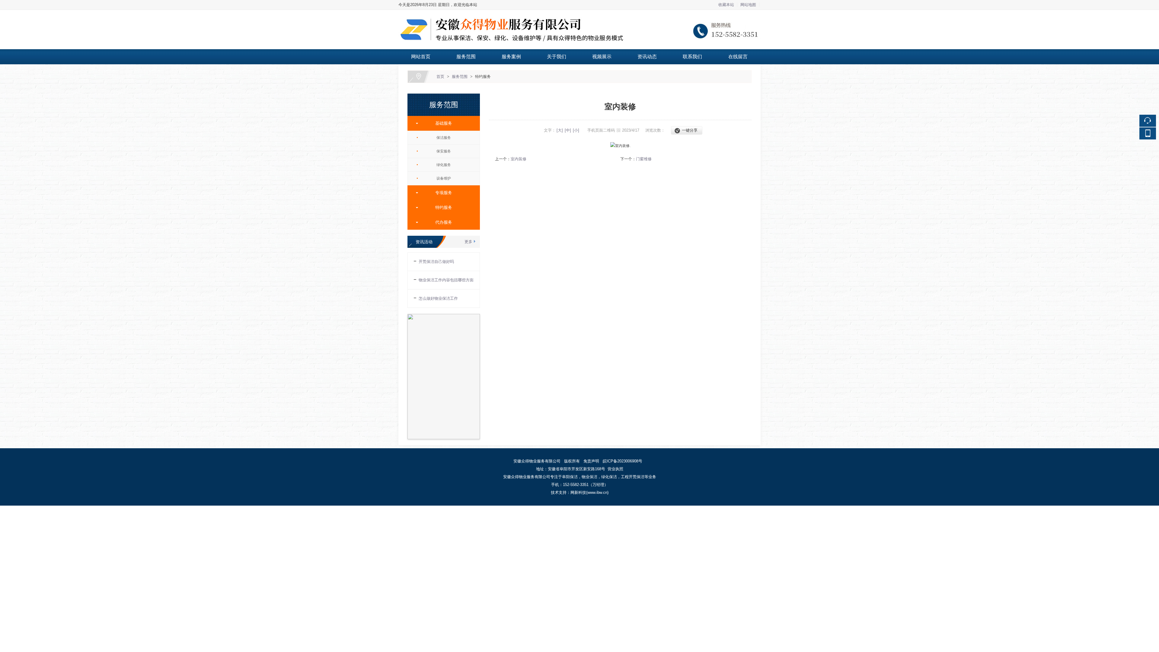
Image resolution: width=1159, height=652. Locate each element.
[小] (576, 130)
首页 (440, 76)
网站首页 (420, 56)
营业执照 (615, 469)
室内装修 (518, 159)
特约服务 (483, 76)
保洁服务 (443, 138)
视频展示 (601, 56)
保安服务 (443, 151)
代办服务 (441, 222)
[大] (560, 130)
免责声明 (591, 461)
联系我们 (692, 56)
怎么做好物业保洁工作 (438, 298)
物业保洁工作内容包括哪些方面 (446, 280)
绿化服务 (443, 165)
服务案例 (511, 56)
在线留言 (738, 56)
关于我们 (556, 56)
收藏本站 (726, 4)
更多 (468, 241)
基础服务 (441, 123)
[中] (568, 130)
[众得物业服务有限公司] (579, 13)
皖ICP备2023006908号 (623, 461)
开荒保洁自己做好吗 (436, 261)
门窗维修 (644, 159)
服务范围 (466, 56)
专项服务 (441, 192)
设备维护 (443, 178)
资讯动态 (647, 56)
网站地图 (748, 4)
